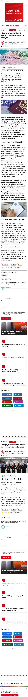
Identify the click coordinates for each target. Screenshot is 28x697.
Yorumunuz (9, 287)
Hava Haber (8, 42)
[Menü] (2, 25)
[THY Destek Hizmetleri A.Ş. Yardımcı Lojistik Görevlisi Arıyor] (14, 367)
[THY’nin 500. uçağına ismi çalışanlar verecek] (14, 354)
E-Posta (3, 307)
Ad (2, 300)
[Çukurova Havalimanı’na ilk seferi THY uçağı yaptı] (14, 341)
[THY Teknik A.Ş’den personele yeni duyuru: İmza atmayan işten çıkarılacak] (14, 380)
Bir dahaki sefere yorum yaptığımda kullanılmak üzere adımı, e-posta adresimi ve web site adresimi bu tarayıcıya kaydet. (14, 313)
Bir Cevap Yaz (6, 279)
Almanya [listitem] (4, 275)
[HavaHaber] (12, 25)
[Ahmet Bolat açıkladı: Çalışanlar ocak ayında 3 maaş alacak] (14, 328)
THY (7, 241)
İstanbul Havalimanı (16, 237)
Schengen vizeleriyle (8, 147)
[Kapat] (26, 5)
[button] (25, 26)
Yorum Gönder (6, 318)
